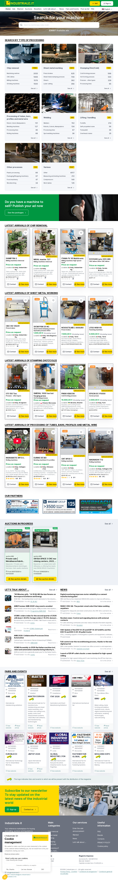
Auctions (28, 9)
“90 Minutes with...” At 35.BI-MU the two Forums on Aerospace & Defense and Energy (35, 595)
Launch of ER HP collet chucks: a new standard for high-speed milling (86, 654)
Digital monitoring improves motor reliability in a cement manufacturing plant (83, 595)
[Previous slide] (8, 241)
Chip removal (53, 831)
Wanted (20, 9)
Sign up (13, 809)
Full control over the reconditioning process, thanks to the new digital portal (86, 643)
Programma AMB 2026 (38, 611)
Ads (13, 9)
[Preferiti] (25, 233)
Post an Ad (85, 9)
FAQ (92, 9)
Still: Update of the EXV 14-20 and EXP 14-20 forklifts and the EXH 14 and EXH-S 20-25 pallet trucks (85, 631)
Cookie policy (102, 846)
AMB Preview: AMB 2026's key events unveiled (33, 606)
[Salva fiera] (20, 678)
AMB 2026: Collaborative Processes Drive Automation (31, 637)
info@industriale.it (13, 872)
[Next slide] (26, 241)
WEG (78, 601)
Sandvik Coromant (83, 649)
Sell (96, 3)
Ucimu (32, 623)
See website (8, 727)
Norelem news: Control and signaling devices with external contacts (84, 619)
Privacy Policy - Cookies (68, 871)
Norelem (80, 625)
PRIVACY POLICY (103, 842)
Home (8, 9)
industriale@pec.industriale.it (20, 874)
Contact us (28, 809)
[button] (10, 252)
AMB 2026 (34, 643)
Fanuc (79, 613)
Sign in (108, 3)
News (61, 9)
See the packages (16, 212)
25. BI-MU (34, 601)
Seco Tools (80, 660)
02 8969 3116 (11, 877)
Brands (100, 835)
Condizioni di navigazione (88, 871)
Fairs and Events (72, 9)
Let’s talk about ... (50, 9)
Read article (17, 727)
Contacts (100, 839)
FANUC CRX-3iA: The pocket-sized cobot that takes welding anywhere (84, 607)
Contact (13, 284)
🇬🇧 (106, 9)
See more (25, 284)
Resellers (37, 9)
